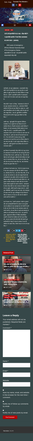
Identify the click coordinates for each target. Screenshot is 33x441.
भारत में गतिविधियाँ (23, 295)
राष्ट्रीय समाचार (7, 29)
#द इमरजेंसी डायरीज (21, 53)
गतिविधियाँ (18, 295)
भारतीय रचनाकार (19, 259)
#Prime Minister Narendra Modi (14, 48)
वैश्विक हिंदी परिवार (16, 19)
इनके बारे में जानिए (6, 295)
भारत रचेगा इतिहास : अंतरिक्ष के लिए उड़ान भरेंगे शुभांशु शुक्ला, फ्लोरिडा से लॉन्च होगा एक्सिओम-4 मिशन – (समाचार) (22, 239)
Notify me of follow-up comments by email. (15, 405)
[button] (27, 25)
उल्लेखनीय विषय (10, 259)
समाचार (12, 29)
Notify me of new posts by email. (15, 413)
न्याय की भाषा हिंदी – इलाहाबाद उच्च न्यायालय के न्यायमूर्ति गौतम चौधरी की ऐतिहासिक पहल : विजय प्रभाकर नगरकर (16, 302)
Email (5, 371)
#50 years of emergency (15, 45)
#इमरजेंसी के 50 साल (9, 53)
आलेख (5, 259)
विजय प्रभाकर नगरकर (7, 261)
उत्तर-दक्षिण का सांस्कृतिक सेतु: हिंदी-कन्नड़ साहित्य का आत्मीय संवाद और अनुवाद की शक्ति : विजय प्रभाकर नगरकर (16, 266)
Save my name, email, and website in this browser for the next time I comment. (16, 395)
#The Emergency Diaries (12, 50)
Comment (7, 328)
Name (6, 361)
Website (6, 380)
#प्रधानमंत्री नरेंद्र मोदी (10, 55)
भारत (14, 259)
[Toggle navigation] (14, 25)
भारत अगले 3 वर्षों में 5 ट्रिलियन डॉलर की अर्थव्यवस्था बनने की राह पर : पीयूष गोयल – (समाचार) (11, 238)
